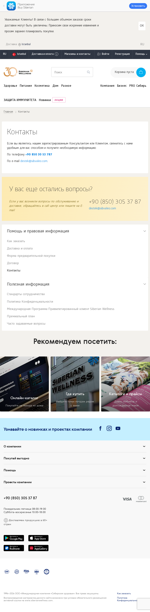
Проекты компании (18, 482)
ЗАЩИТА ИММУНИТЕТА (20, 100)
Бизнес (122, 86)
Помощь (140, 54)
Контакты (13, 271)
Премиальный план (21, 317)
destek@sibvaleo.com (33, 161)
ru (4, 54)
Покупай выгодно (16, 458)
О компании (12, 446)
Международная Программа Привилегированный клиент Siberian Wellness (60, 309)
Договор (13, 263)
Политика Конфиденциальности (30, 302)
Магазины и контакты (77, 54)
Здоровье (10, 86)
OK (142, 26)
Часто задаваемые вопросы (26, 324)
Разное (66, 86)
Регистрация (122, 54)
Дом (55, 86)
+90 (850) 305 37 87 (115, 202)
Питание (26, 86)
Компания (107, 86)
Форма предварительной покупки (31, 256)
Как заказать (16, 241)
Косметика (42, 86)
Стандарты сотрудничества (26, 294)
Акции (59, 100)
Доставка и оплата (43, 54)
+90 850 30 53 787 (38, 155)
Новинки (45, 100)
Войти (105, 54)
